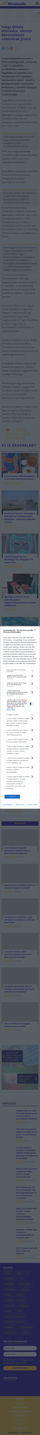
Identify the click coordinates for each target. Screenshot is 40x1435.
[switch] (31, 676)
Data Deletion (7, 805)
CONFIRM (12, 796)
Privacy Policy (32, 805)
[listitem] (20, 670)
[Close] (36, 630)
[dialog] (20, 717)
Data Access (20, 805)
